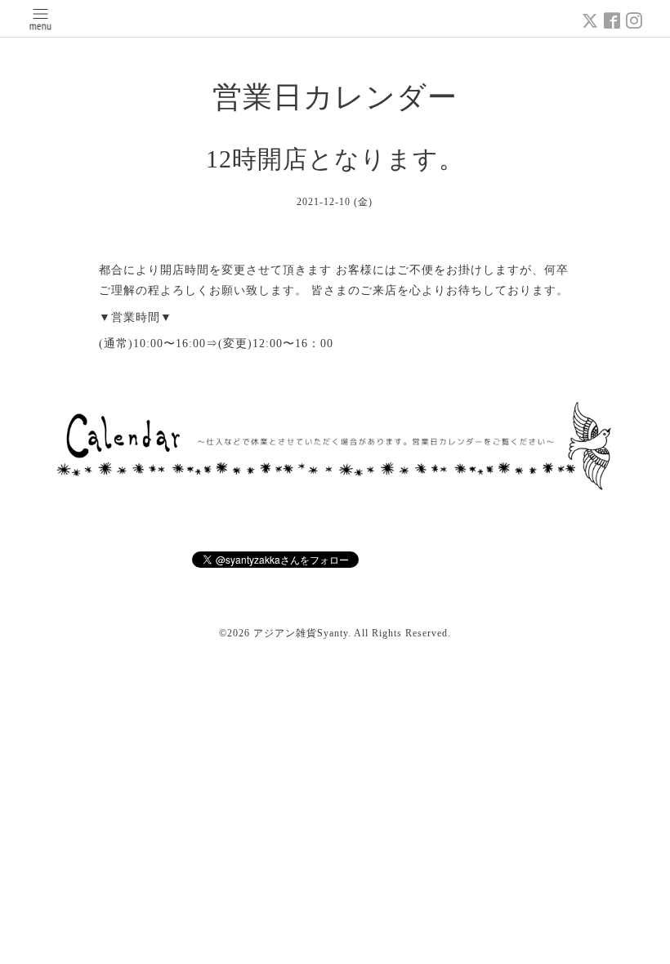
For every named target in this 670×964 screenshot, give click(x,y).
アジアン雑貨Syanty (300, 633)
